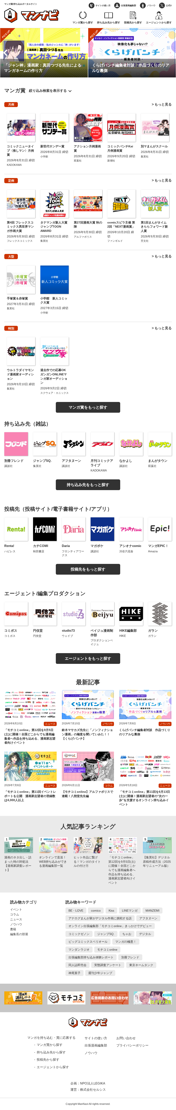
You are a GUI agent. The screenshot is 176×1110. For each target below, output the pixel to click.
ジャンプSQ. (105, 934)
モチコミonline (107, 949)
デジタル (145, 934)
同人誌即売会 (77, 965)
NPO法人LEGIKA (92, 1083)
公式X (169, 5)
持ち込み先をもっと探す (88, 485)
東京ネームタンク (141, 965)
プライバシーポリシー (132, 1045)
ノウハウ (151, 5)
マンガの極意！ (125, 941)
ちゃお (126, 934)
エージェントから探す (159, 22)
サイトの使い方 (103, 5)
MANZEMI (152, 910)
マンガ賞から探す (83, 22)
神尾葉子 (74, 973)
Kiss (111, 910)
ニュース (16, 919)
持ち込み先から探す (108, 22)
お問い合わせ (126, 1038)
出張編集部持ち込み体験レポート (91, 957)
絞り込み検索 (39, 90)
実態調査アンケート (107, 965)
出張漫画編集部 (128, 5)
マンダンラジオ (79, 949)
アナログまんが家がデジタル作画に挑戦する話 (100, 918)
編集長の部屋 (19, 934)
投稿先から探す (133, 22)
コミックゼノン (79, 934)
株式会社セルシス (93, 1089)
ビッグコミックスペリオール (88, 941)
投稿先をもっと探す (88, 569)
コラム (14, 914)
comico (96, 910)
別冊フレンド (130, 957)
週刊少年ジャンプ (100, 973)
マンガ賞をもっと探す (88, 407)
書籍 (13, 929)
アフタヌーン (148, 918)
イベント (16, 909)
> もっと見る (162, 104)
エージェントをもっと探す (88, 658)
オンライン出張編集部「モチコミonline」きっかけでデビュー (110, 926)
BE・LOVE (75, 910)
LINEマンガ (130, 910)
